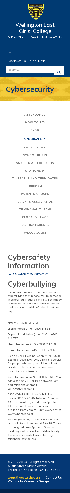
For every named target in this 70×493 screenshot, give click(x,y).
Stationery (35, 170)
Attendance (35, 114)
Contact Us (17, 61)
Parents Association (35, 201)
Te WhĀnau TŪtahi (35, 209)
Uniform (35, 186)
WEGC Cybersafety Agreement (28, 274)
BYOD (35, 130)
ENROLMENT (37, 61)
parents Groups (35, 194)
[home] (35, 14)
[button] (10, 52)
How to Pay (35, 122)
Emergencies (35, 147)
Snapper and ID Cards (35, 163)
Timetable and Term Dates (35, 178)
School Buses (35, 155)
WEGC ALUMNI (35, 232)
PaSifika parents (35, 225)
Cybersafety (35, 139)
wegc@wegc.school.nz (24, 477)
